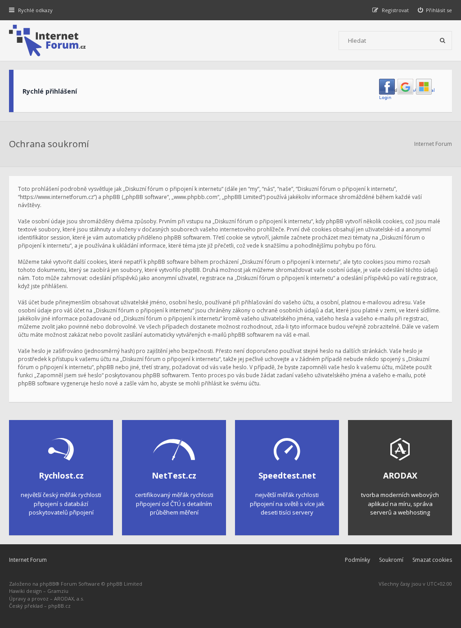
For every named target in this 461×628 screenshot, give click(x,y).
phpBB (47, 583)
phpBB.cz (59, 605)
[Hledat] (443, 41)
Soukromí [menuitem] (391, 560)
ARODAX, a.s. (69, 598)
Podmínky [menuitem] (357, 560)
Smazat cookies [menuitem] (432, 560)
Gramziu (57, 590)
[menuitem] (435, 10)
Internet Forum (28, 560)
